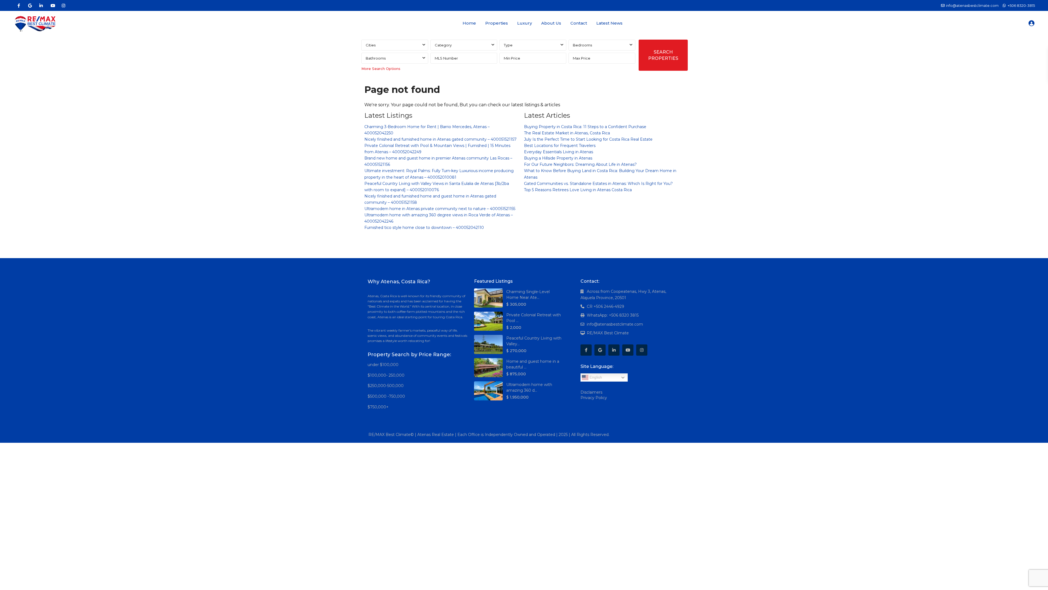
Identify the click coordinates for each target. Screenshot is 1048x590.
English (595, 377)
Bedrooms (582, 45)
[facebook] (18, 5)
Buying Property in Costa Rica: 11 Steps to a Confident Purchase (585, 126)
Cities (371, 45)
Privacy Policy (593, 397)
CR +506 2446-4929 (605, 306)
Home (469, 23)
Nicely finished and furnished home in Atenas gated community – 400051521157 (440, 139)
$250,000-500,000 (386, 385)
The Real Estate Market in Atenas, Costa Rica (567, 133)
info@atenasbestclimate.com (615, 324)
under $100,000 (383, 364)
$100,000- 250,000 (386, 375)
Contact (578, 23)
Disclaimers (591, 392)
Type (508, 45)
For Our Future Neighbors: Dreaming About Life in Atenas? (580, 164)
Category (443, 45)
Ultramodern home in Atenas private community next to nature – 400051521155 (439, 208)
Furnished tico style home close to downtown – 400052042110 (424, 227)
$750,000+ (378, 407)
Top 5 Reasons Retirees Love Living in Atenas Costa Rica (578, 189)
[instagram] (63, 5)
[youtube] (52, 5)
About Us (551, 23)
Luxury (524, 23)
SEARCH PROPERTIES (663, 55)
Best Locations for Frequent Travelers (560, 145)
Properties (496, 23)
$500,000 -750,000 (386, 396)
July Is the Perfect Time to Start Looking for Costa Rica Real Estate (588, 139)
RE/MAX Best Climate (608, 333)
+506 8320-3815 (1021, 5)
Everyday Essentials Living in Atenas (558, 151)
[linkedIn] (41, 5)
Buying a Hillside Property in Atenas (558, 158)
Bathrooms (376, 58)
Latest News (609, 23)
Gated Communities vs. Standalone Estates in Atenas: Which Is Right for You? (598, 183)
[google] (29, 5)
